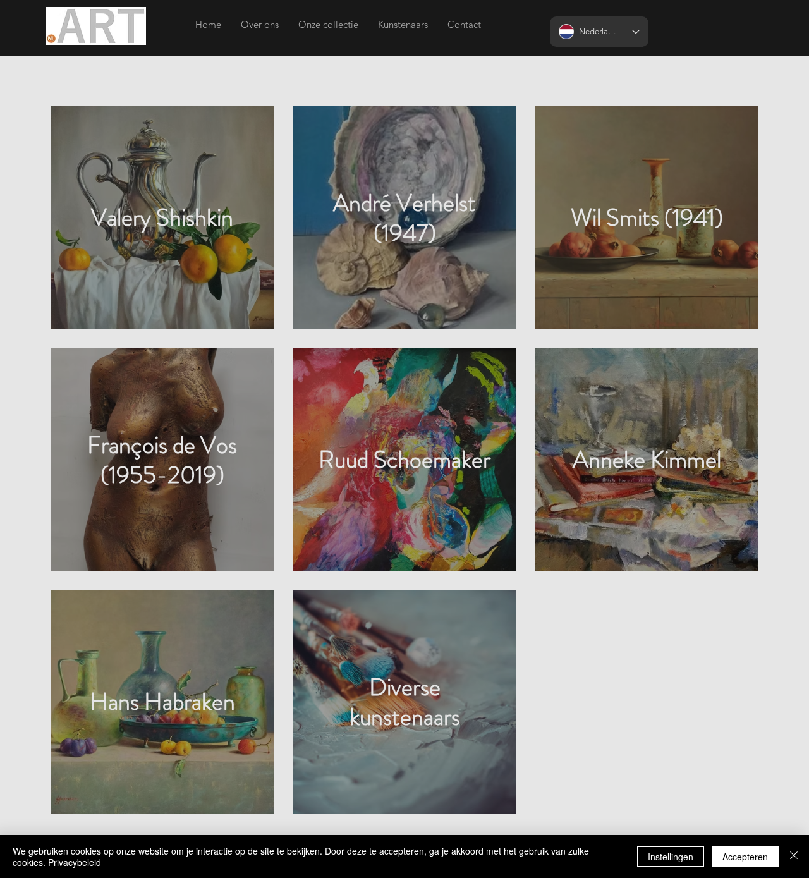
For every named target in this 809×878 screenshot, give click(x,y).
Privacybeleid (74, 862)
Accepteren (745, 856)
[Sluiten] (793, 856)
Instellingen (670, 856)
